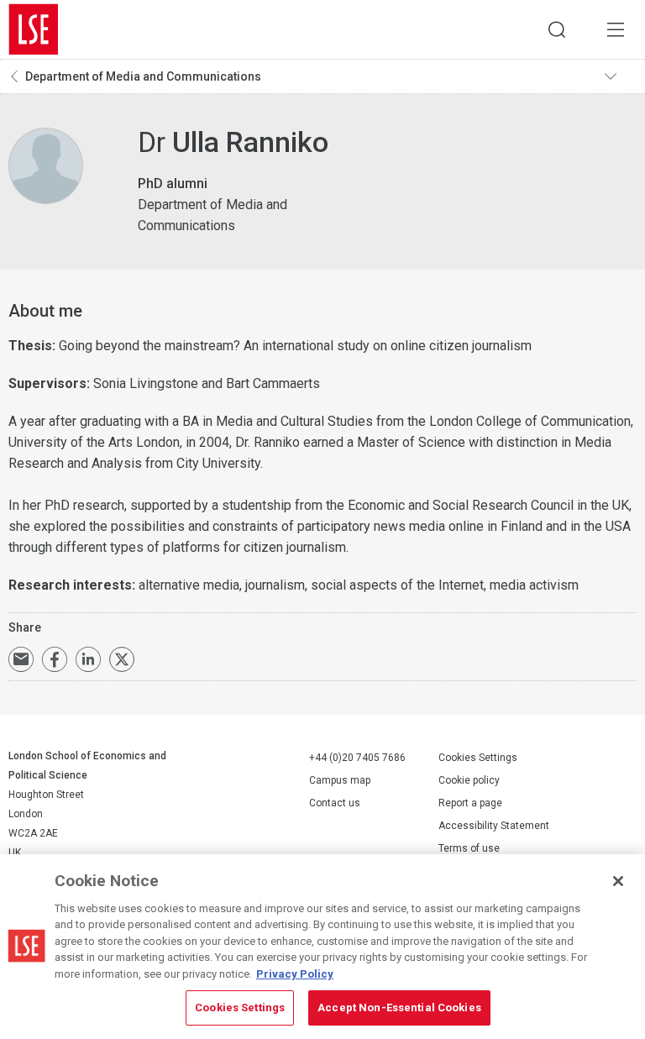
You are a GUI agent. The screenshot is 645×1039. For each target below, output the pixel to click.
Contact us (334, 803)
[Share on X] (121, 659)
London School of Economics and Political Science (33, 29)
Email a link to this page (21, 659)
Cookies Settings (477, 758)
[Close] (618, 881)
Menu (615, 29)
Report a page (470, 803)
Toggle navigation (620, 76)
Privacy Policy (294, 974)
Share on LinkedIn (88, 659)
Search (556, 29)
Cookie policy (469, 780)
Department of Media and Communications (143, 76)
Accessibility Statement (493, 826)
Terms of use (469, 848)
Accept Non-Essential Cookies (399, 1007)
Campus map (339, 780)
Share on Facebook (54, 659)
